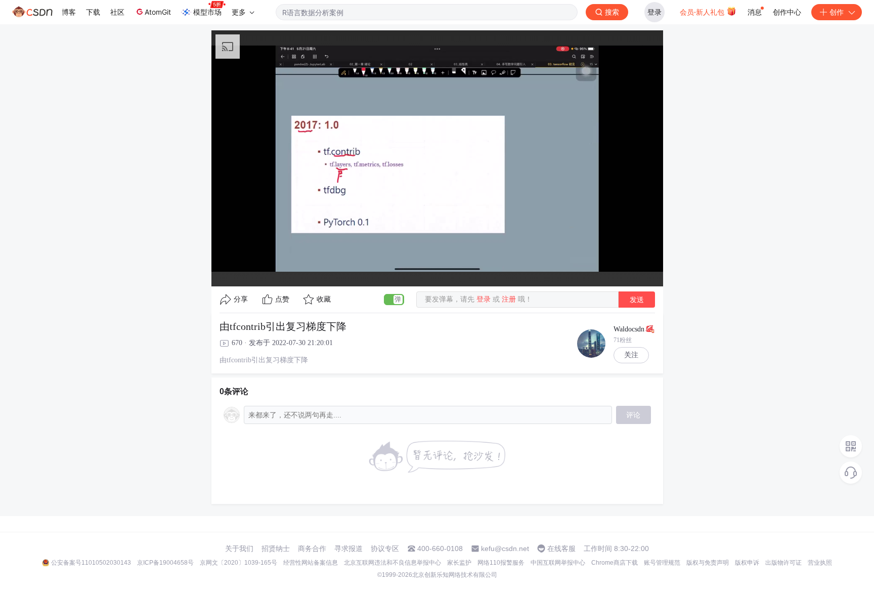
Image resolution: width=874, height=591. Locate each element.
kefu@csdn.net (505, 548)
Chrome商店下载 (614, 562)
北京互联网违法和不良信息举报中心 (392, 562)
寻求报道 (348, 548)
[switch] (394, 299)
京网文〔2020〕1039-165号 (238, 562)
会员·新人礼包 (703, 12)
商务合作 (312, 548)
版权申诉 (747, 562)
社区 (117, 12)
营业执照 (820, 562)
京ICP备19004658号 (165, 562)
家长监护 (459, 562)
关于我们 (239, 548)
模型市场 (207, 12)
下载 (93, 12)
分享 (241, 299)
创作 (836, 12)
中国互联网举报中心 (558, 562)
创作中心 (787, 12)
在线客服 (561, 548)
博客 (69, 12)
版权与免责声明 (707, 562)
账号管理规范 (662, 562)
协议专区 (385, 548)
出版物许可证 (783, 562)
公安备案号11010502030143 (91, 562)
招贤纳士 (275, 548)
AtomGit (158, 12)
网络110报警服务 (501, 562)
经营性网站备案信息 (310, 562)
